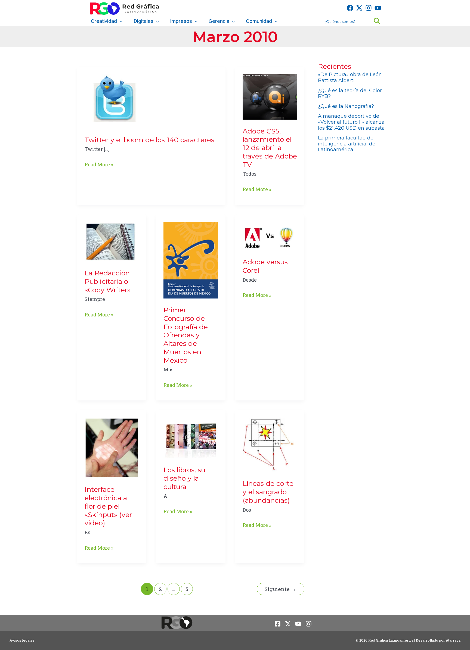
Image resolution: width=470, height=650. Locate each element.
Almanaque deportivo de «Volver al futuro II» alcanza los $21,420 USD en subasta (351, 122)
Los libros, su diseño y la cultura (184, 478)
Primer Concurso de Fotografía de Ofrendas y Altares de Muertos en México (185, 335)
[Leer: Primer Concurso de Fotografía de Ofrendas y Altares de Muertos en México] (190, 259)
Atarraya (453, 640)
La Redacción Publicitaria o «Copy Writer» (108, 281)
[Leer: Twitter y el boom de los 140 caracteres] (112, 100)
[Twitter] (359, 8)
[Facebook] (350, 8)
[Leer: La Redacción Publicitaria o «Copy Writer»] (110, 241)
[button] (120, 21)
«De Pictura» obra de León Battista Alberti (350, 77)
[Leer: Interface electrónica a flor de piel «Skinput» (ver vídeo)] (112, 447)
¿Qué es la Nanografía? (346, 106)
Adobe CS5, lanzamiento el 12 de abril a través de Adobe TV (270, 148)
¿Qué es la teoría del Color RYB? (350, 93)
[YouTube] (378, 8)
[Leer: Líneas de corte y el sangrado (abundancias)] (270, 444)
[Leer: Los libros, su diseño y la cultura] (190, 437)
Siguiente (280, 589)
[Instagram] (368, 8)
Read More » (99, 165)
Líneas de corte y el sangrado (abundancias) (268, 491)
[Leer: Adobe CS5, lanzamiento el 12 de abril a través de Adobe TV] (270, 96)
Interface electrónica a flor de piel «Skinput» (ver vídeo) (108, 506)
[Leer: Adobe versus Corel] (270, 235)
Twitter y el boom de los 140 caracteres (149, 140)
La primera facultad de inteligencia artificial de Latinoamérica (346, 144)
